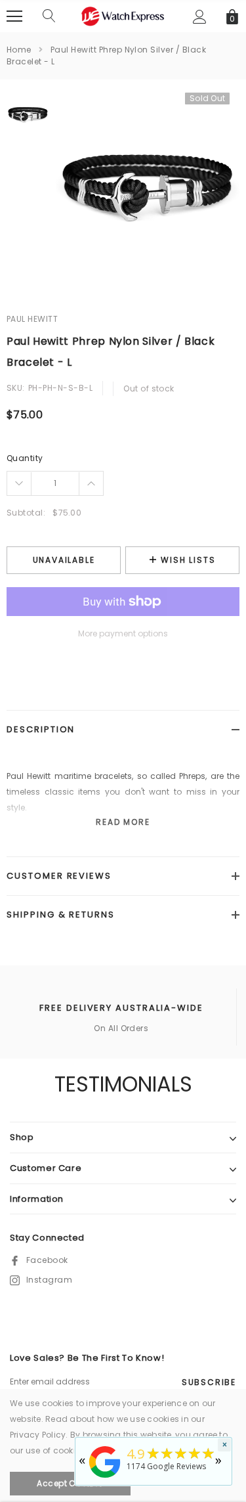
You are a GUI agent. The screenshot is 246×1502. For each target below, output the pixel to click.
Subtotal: (26, 512)
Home (19, 49)
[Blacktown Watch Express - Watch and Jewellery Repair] (105, 1478)
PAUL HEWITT (32, 318)
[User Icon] (200, 17)
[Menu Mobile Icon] (14, 16)
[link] (28, 114)
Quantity (25, 458)
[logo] (123, 15)
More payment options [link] (123, 633)
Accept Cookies (70, 1483)
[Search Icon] (49, 16)
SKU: (16, 387)
